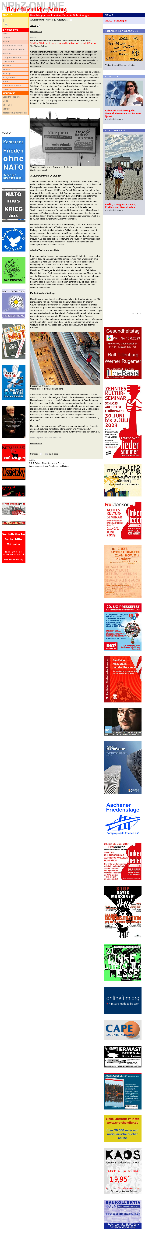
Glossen (7, 66)
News (5, 34)
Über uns (7, 105)
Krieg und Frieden (12, 58)
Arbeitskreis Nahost (74, 72)
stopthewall (42, 170)
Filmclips (7, 73)
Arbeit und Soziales (12, 46)
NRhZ (42, 63)
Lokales (7, 38)
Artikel (69, 190)
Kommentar (8, 62)
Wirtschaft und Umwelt (14, 50)
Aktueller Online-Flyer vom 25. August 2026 (49, 20)
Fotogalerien (9, 77)
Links (5, 101)
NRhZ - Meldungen (116, 20)
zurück (33, 26)
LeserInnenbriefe (11, 97)
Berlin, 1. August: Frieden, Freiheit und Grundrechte (120, 206)
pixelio (40, 389)
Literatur (7, 89)
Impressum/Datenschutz (15, 113)
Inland (6, 42)
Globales (7, 54)
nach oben (53, 454)
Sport (5, 81)
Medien (6, 70)
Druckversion (36, 32)
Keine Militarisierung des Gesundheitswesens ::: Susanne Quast (123, 113)
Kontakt (6, 109)
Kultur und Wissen (12, 85)
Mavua (90, 273)
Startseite (34, 454)
